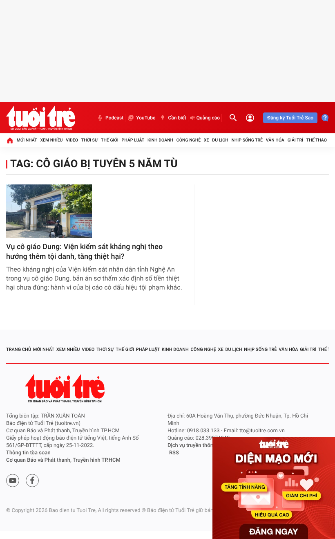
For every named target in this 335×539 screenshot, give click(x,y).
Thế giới (109, 140)
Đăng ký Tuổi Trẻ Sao (290, 118)
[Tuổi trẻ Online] (66, 388)
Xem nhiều (51, 140)
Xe (206, 140)
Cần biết (177, 118)
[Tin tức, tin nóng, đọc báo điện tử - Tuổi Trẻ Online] (40, 118)
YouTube (145, 118)
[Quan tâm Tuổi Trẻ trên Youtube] (12, 480)
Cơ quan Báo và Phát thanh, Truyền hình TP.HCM (63, 460)
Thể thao (316, 140)
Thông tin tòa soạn (28, 453)
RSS (174, 453)
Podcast (114, 118)
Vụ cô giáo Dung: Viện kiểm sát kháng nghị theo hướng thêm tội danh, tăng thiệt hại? (84, 252)
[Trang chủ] (9, 140)
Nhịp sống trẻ (247, 140)
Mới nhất (27, 140)
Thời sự (89, 140)
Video (72, 140)
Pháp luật (133, 140)
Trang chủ (18, 349)
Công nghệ (188, 140)
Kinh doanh (160, 140)
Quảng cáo (208, 118)
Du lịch (220, 140)
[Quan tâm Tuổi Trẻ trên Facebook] (32, 480)
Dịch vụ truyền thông (192, 445)
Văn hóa (275, 140)
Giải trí (295, 140)
